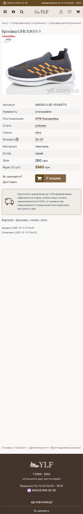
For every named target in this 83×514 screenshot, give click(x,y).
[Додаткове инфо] (13, 11)
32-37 (39, 139)
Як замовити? (12, 177)
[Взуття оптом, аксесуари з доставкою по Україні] (41, 11)
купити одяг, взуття (41, 478)
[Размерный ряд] (17, 139)
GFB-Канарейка (47, 119)
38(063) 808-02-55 (17, 2)
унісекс (40, 126)
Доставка (10, 182)
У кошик (53, 178)
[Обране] (69, 11)
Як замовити (41, 510)
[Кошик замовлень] (78, 11)
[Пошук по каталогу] (21, 11)
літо (38, 133)
